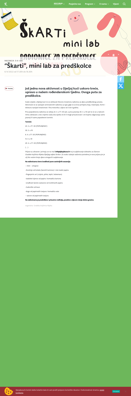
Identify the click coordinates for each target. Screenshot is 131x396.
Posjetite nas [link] (75, 4)
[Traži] (124, 4)
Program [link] (89, 4)
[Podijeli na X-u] (120, 86)
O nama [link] (103, 4)
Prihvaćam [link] (116, 391)
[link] (5, 4)
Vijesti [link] (116, 4)
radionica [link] (9, 60)
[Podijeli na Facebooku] (120, 79)
